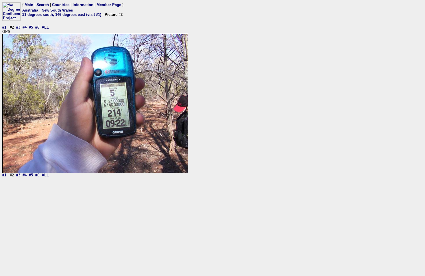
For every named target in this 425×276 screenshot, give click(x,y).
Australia (30, 10)
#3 (18, 27)
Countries (60, 5)
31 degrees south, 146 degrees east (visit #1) (61, 14)
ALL (45, 27)
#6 (37, 27)
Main (29, 5)
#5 (31, 27)
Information (83, 5)
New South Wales (57, 10)
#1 (4, 27)
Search (42, 5)
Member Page (109, 5)
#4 (25, 27)
